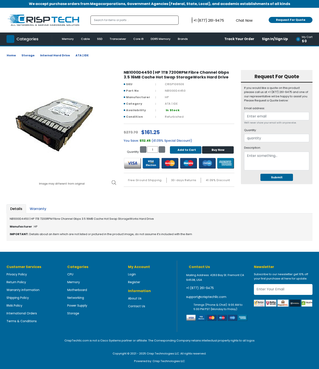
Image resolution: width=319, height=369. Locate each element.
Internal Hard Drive (55, 55)
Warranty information (23, 290)
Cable (85, 39)
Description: (252, 148)
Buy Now (218, 150)
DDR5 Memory (161, 39)
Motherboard (77, 290)
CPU (70, 274)
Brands (183, 39)
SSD (99, 39)
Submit (277, 177)
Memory (68, 39)
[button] (305, 39)
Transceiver (118, 39)
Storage (28, 55)
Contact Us (136, 306)
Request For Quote (290, 20)
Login (132, 274)
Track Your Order (239, 39)
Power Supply (77, 305)
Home (11, 55)
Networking (75, 298)
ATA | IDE (82, 55)
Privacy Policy (17, 274)
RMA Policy (14, 305)
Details (16, 208)
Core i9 (138, 39)
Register (134, 282)
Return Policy (16, 282)
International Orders (22, 313)
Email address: (254, 108)
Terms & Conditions (22, 321)
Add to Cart (187, 150)
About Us (134, 298)
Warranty (38, 208)
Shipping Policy (18, 298)
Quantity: (250, 130)
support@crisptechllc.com (206, 297)
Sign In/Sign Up (275, 39)
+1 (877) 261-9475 (200, 288)
